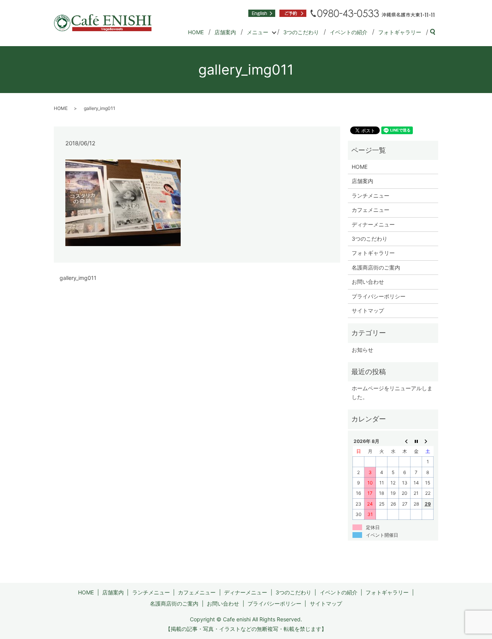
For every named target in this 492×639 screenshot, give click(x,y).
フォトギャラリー (399, 32)
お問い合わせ (368, 281)
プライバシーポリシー (379, 296)
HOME (196, 32)
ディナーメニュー (373, 224)
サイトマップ (368, 310)
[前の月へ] (405, 441)
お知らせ (362, 349)
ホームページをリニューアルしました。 (392, 392)
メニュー (257, 32)
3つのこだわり (301, 32)
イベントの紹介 (348, 32)
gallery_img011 (78, 278)
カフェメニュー (370, 209)
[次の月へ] (428, 441)
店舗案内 (225, 32)
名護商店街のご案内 (376, 267)
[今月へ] (416, 441)
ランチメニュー (370, 195)
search (435, 32)
